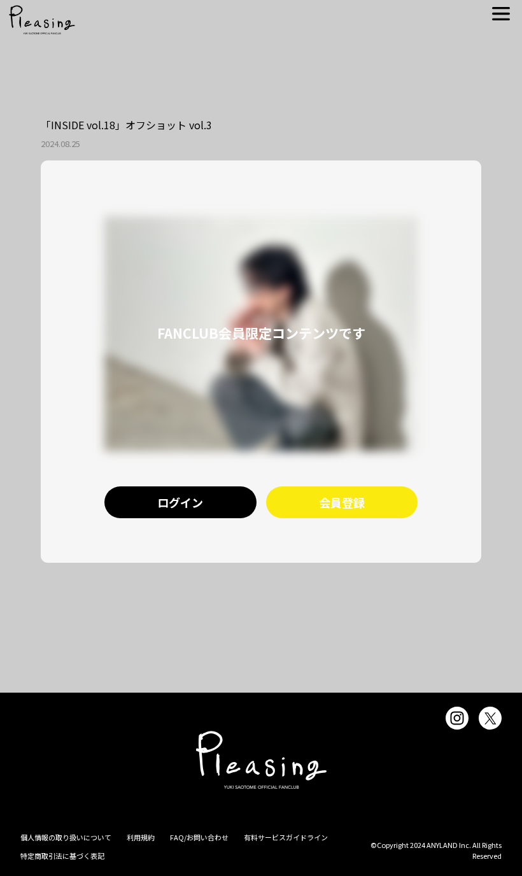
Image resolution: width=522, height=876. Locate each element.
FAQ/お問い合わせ (199, 837)
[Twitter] (490, 718)
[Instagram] (457, 718)
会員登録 (342, 502)
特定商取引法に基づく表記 (62, 856)
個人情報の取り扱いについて (65, 837)
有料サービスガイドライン (286, 837)
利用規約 (141, 837)
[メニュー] (501, 13)
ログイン (180, 502)
